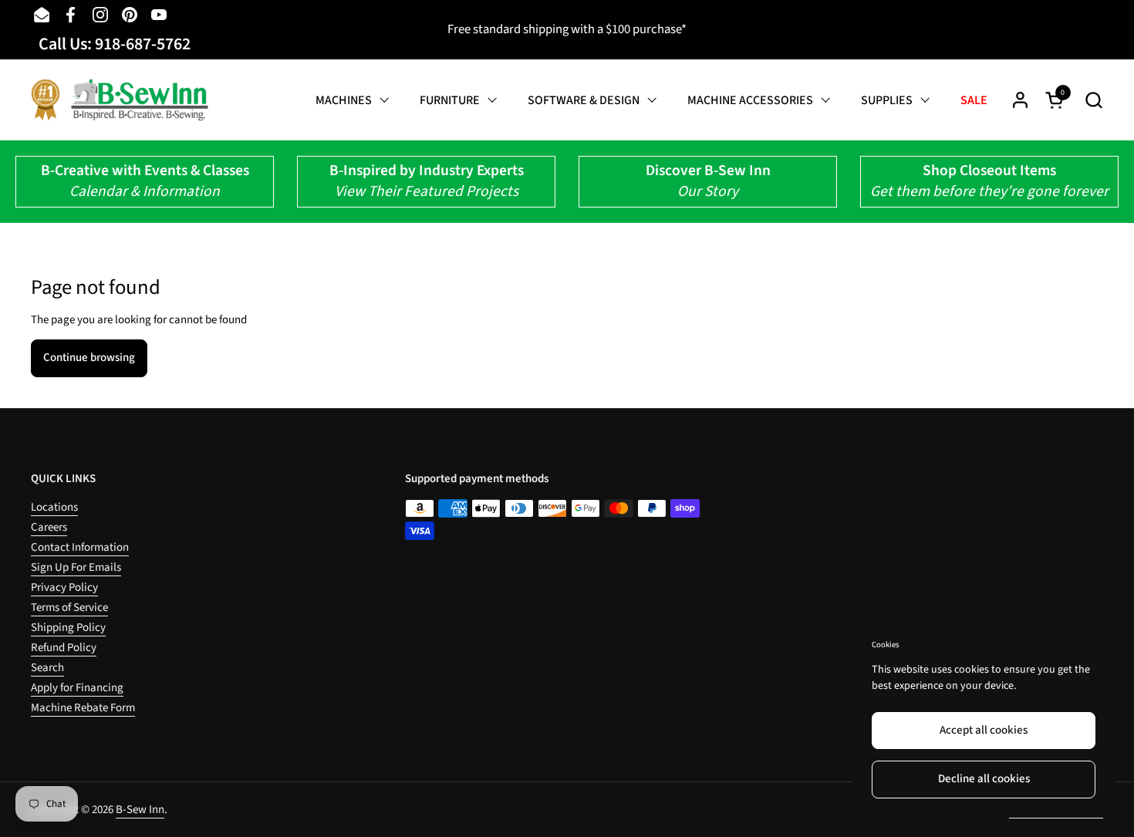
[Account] (1020, 100)
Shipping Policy (68, 627)
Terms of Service (69, 607)
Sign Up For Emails (76, 567)
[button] (1093, 100)
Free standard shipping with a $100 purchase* (567, 29)
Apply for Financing (77, 688)
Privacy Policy (64, 587)
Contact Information (80, 547)
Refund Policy (63, 648)
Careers (49, 527)
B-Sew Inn (140, 810)
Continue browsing (89, 357)
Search (47, 668)
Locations (54, 507)
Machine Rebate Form (83, 708)
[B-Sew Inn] (119, 100)
